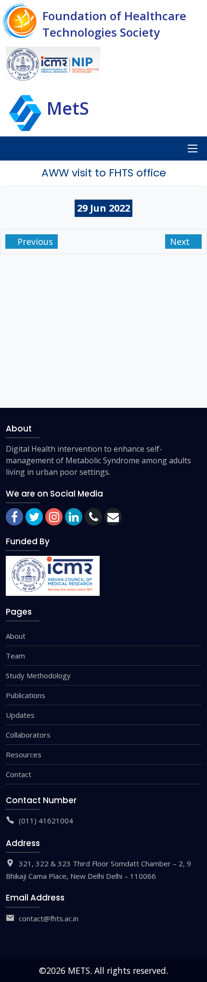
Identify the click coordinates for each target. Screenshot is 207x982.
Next (181, 241)
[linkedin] (73, 516)
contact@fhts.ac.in (48, 918)
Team (15, 655)
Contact (18, 774)
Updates (20, 715)
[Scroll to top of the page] (192, 975)
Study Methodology (38, 675)
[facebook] (14, 516)
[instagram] (54, 516)
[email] (113, 516)
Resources (23, 754)
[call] (93, 516)
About (16, 636)
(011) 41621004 (46, 820)
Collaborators (28, 735)
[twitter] (34, 516)
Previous (34, 241)
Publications (25, 695)
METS (79, 970)
